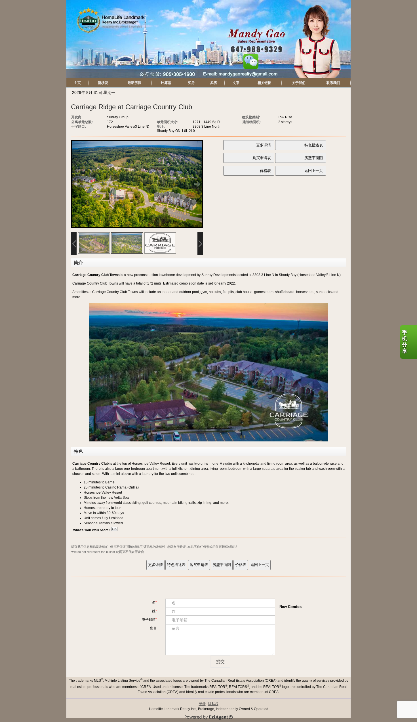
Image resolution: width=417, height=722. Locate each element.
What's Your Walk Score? (92, 530)
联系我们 (333, 83)
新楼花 (103, 83)
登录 (202, 704)
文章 (236, 83)
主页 (77, 83)
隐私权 (213, 704)
